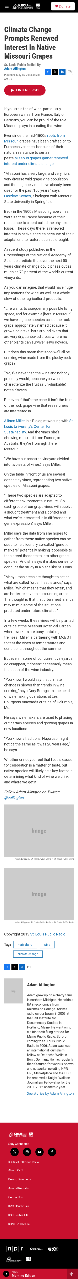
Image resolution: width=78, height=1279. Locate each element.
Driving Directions (19, 1179)
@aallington (14, 797)
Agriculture (25, 944)
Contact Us (15, 1197)
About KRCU (16, 1170)
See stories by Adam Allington (50, 1093)
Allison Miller (14, 421)
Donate (65, 6)
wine (47, 944)
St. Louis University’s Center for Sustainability (39, 426)
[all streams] (72, 1274)
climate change (28, 954)
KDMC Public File (19, 1224)
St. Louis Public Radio (47, 934)
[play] (6, 1274)
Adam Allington (15, 69)
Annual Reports (18, 1188)
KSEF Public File (18, 1215)
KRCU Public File (18, 1206)
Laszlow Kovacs (17, 196)
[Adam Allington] (13, 990)
